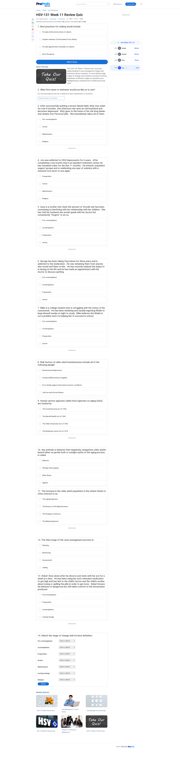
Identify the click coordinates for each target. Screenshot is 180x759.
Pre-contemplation (45, 641)
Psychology (53, 19)
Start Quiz (72, 62)
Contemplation (43, 647)
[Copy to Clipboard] (33, 36)
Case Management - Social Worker (70, 711)
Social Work (61, 19)
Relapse (41, 680)
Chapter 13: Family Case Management (69, 731)
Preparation (42, 654)
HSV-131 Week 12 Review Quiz (96, 731)
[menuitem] (117, 4)
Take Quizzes (117, 4)
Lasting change (44, 673)
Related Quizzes (42, 692)
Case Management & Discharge (96, 710)
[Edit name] (126, 68)
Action (40, 660)
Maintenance (43, 667)
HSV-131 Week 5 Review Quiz (45, 710)
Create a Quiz (131, 4)
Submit (43, 684)
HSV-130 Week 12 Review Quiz (46, 731)
